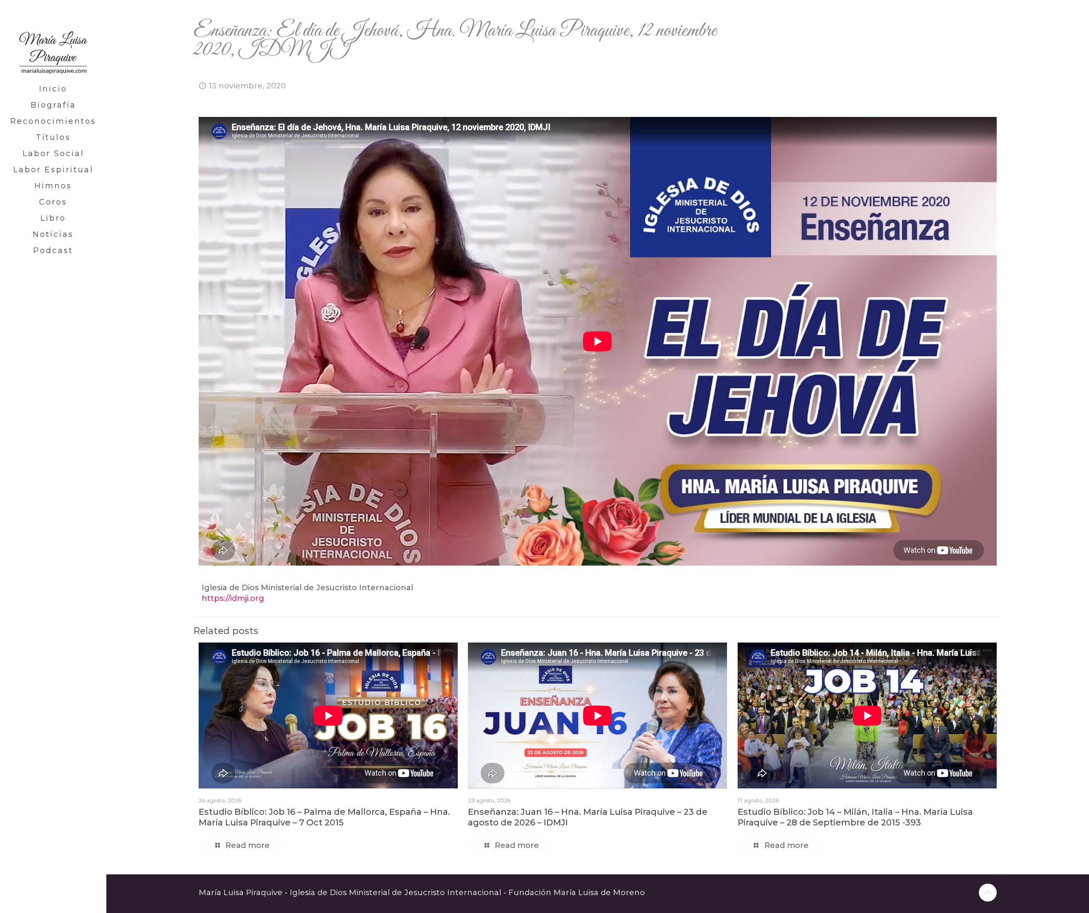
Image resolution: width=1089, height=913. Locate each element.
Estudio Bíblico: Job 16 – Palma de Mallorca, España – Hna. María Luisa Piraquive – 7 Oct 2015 (324, 817)
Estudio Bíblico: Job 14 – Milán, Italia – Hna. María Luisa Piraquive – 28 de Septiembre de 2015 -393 (855, 817)
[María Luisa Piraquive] (53, 40)
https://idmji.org (233, 598)
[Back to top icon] (988, 893)
